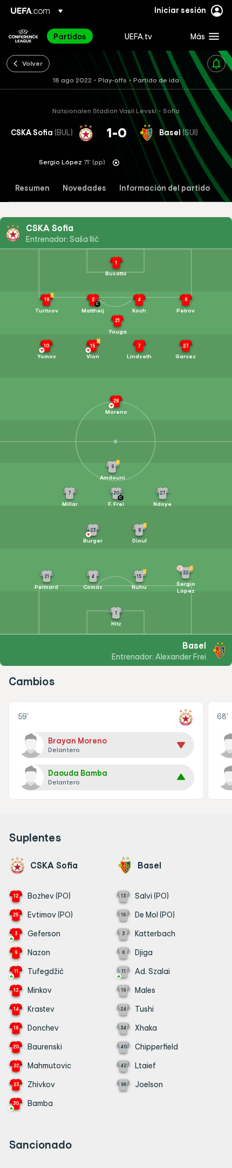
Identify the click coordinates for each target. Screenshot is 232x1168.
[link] (69, 36)
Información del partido (164, 188)
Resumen (32, 188)
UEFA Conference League (23, 36)
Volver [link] (32, 63)
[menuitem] (79, 36)
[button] (202, 36)
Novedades (84, 188)
